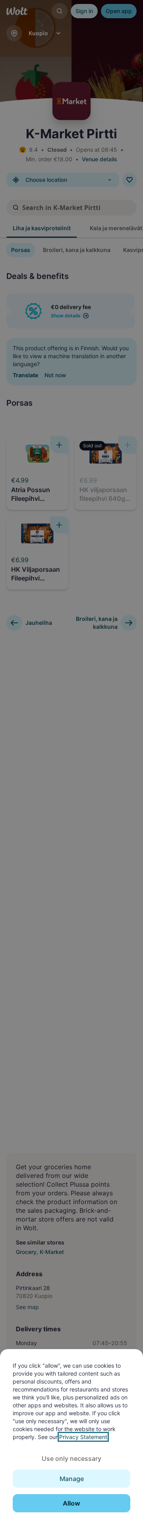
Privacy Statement (83, 1436)
